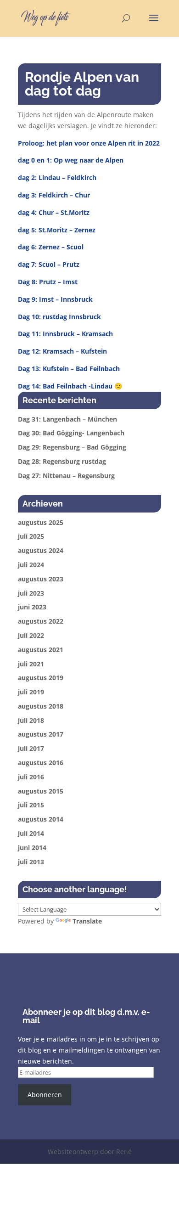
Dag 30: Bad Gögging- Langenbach (71, 432)
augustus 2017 (40, 734)
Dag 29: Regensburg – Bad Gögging (72, 447)
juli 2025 (31, 536)
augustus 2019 (40, 677)
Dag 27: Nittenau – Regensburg (66, 475)
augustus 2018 (40, 706)
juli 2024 (31, 564)
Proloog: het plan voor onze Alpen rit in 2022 (89, 143)
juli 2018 (31, 720)
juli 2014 (31, 833)
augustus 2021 (40, 649)
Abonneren (45, 1094)
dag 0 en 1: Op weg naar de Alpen (70, 160)
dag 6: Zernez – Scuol (51, 246)
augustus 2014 (40, 819)
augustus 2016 (40, 762)
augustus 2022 (40, 621)
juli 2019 (31, 691)
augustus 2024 (40, 550)
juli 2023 (31, 593)
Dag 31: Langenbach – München (67, 419)
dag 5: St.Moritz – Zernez (56, 229)
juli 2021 (31, 663)
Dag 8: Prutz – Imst (48, 281)
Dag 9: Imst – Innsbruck (55, 299)
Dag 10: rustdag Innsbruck (59, 316)
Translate (87, 921)
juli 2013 (31, 861)
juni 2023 (32, 607)
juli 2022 (31, 635)
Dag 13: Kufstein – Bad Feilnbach (69, 368)
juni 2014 (32, 847)
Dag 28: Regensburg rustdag (62, 461)
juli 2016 (31, 776)
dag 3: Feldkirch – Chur (54, 195)
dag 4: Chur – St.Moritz (54, 212)
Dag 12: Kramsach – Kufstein (62, 351)
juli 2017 (31, 748)
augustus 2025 (40, 522)
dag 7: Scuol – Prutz (48, 264)
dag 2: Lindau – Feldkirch (57, 177)
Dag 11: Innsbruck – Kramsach (65, 333)
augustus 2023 (40, 579)
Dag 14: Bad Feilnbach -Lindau (65, 386)
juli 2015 (31, 804)
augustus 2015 (40, 791)
